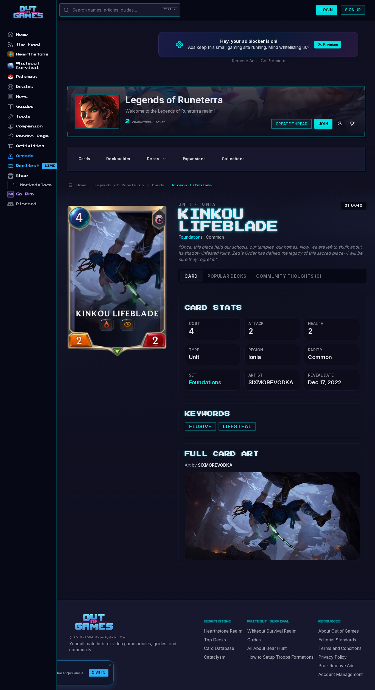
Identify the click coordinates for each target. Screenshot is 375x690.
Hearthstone (32, 54)
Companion (29, 126)
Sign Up (353, 10)
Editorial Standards (337, 639)
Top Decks (215, 639)
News (22, 96)
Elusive (200, 426)
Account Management (340, 674)
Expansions (194, 159)
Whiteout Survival (28, 65)
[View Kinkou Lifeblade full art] (272, 515)
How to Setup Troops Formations (280, 657)
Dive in (98, 672)
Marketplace (36, 185)
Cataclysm (214, 657)
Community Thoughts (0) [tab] (288, 276)
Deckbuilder (118, 159)
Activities (30, 146)
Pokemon (26, 76)
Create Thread (292, 124)
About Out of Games (338, 631)
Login (326, 10)
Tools (23, 116)
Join (323, 124)
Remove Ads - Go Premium (258, 60)
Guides (254, 639)
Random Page (32, 136)
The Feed (28, 44)
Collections (233, 159)
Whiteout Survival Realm (271, 631)
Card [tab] (191, 276)
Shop (22, 175)
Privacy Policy (332, 657)
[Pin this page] (70, 185)
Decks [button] (153, 159)
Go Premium (327, 44)
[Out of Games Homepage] (94, 622)
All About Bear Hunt (267, 648)
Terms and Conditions (340, 648)
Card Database (219, 648)
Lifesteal (237, 426)
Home (22, 34)
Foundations (190, 237)
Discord (26, 203)
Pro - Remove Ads (336, 665)
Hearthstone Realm (223, 631)
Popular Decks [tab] (227, 276)
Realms (24, 86)
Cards (84, 159)
